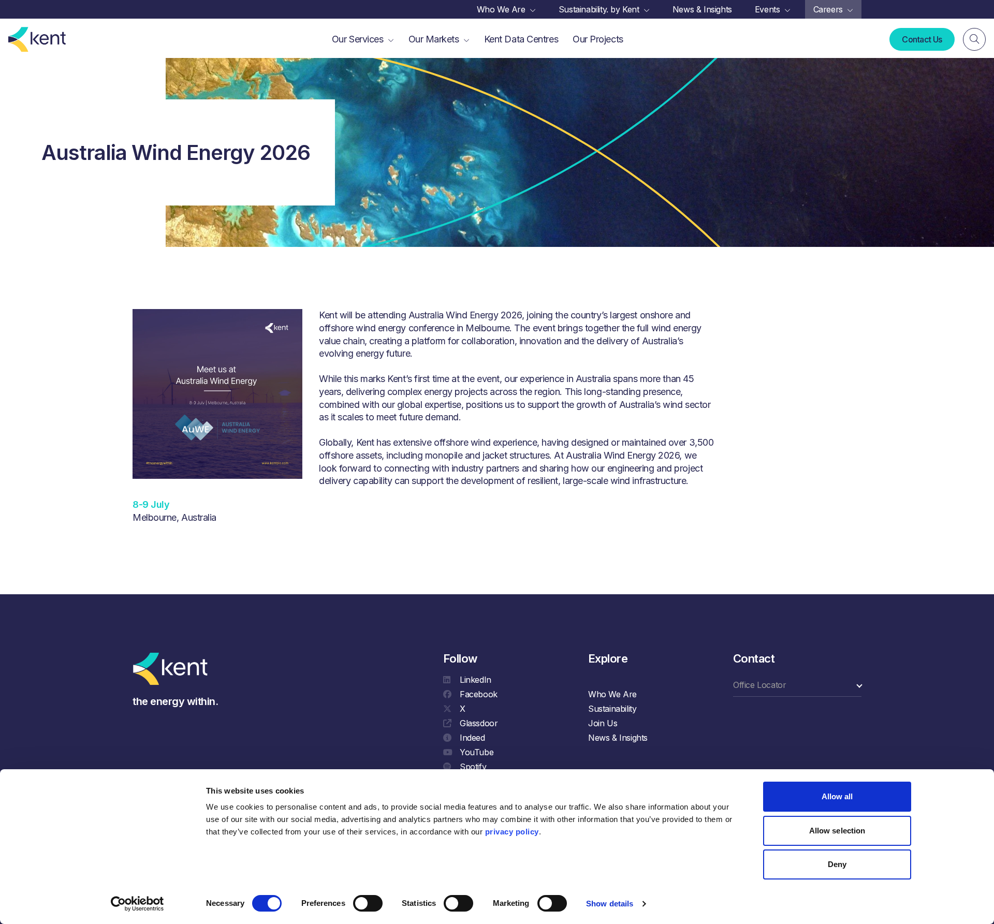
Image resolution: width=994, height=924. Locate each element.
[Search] (974, 39)
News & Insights (618, 737)
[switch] (368, 903)
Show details (609, 903)
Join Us (602, 723)
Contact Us (922, 39)
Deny (837, 864)
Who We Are (612, 694)
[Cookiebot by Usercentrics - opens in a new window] (137, 904)
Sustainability (612, 708)
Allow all (837, 796)
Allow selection (837, 830)
